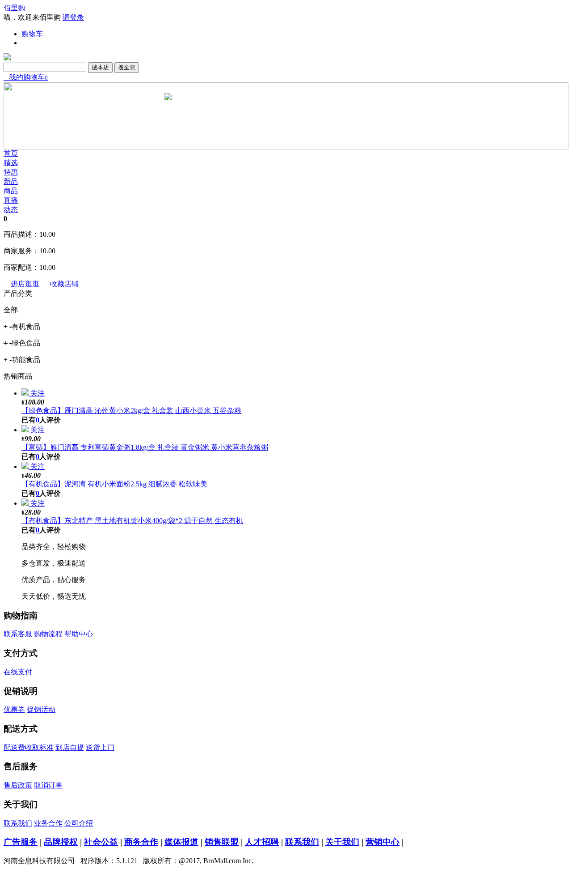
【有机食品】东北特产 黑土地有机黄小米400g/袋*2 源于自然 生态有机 (132, 520)
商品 (11, 191)
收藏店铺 (61, 284)
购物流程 (48, 634)
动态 (11, 209)
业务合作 (48, 823)
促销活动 (41, 709)
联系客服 (18, 634)
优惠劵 (14, 709)
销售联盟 (222, 842)
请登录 (73, 17)
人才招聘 (262, 842)
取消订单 (48, 785)
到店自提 (69, 747)
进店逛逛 (21, 284)
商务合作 (141, 842)
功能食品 (22, 359)
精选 (11, 162)
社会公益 (101, 842)
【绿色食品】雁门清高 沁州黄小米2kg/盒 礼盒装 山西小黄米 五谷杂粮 (131, 410)
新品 (11, 181)
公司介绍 (78, 823)
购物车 (32, 34)
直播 (11, 200)
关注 (37, 393)
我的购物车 (26, 77)
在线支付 (18, 672)
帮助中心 (78, 634)
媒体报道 (181, 842)
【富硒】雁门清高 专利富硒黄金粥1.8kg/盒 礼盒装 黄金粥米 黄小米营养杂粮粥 (144, 447)
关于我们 (342, 842)
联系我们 (18, 823)
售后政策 (18, 785)
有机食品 (22, 326)
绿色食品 (22, 343)
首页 (11, 153)
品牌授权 (61, 842)
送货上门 (100, 747)
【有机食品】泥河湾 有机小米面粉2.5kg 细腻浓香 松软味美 (114, 484)
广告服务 (21, 842)
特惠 (11, 172)
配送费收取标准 (29, 747)
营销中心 (383, 842)
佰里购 (14, 8)
